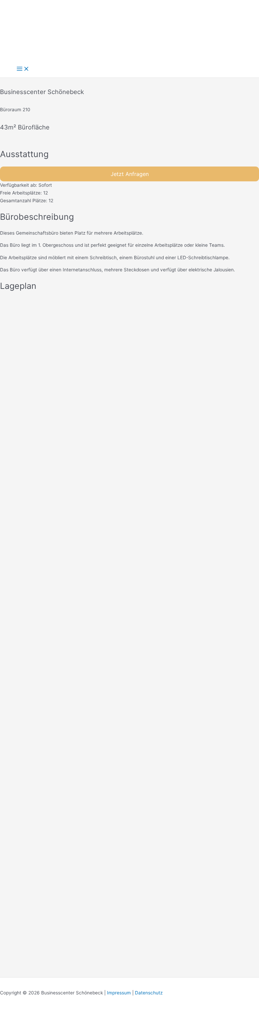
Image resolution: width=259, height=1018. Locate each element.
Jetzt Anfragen (130, 174)
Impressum (119, 992)
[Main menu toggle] (23, 69)
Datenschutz (149, 992)
